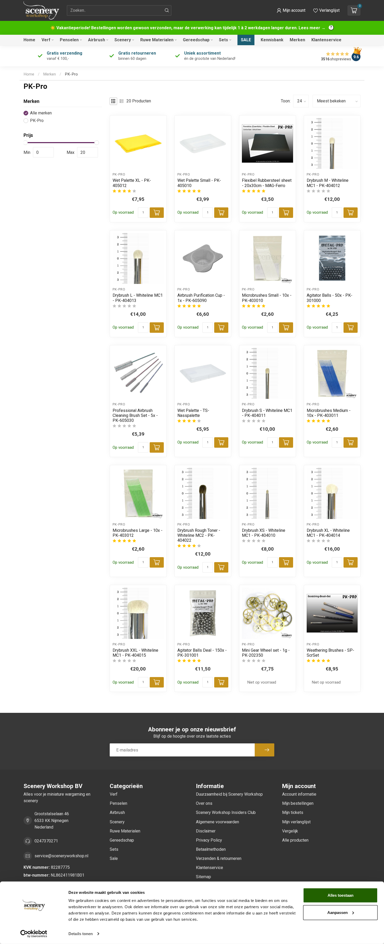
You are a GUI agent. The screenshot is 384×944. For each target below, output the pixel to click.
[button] (291, 10)
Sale (246, 39)
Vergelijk (290, 831)
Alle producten (295, 840)
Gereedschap (196, 39)
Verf (46, 39)
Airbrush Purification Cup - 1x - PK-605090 (201, 298)
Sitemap (203, 876)
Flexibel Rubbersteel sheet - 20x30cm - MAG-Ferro (267, 183)
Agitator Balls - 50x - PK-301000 (329, 298)
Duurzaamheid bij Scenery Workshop (229, 794)
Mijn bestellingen (297, 803)
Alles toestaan (340, 895)
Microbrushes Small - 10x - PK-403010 (267, 298)
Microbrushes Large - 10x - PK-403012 (137, 533)
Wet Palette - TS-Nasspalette (193, 413)
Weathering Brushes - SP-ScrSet (330, 653)
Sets (223, 39)
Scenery (122, 39)
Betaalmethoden (211, 849)
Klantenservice (326, 39)
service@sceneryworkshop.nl (61, 855)
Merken (297, 39)
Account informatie (299, 794)
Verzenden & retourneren (218, 858)
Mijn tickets (292, 812)
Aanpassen (337, 912)
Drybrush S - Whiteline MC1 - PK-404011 (267, 413)
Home (29, 39)
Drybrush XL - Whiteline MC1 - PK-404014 (328, 533)
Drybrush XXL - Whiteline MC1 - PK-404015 (135, 653)
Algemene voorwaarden (217, 821)
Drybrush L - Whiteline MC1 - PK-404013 (138, 298)
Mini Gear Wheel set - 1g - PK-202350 (266, 653)
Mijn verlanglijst (296, 821)
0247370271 (46, 840)
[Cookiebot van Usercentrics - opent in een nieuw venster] (34, 934)
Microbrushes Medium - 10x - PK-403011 (329, 413)
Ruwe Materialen (156, 39)
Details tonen (80, 933)
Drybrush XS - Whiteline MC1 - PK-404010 (263, 533)
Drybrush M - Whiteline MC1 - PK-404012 (327, 183)
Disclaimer (206, 831)
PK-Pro (71, 74)
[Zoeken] (166, 10)
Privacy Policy (209, 840)
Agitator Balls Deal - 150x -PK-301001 (202, 653)
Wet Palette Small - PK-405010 (199, 183)
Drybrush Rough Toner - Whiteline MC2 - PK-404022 (198, 535)
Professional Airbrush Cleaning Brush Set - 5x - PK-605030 (135, 415)
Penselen (69, 39)
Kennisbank (272, 39)
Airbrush (96, 39)
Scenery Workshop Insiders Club (226, 812)
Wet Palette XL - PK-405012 (132, 183)
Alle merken (41, 113)
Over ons (204, 803)
